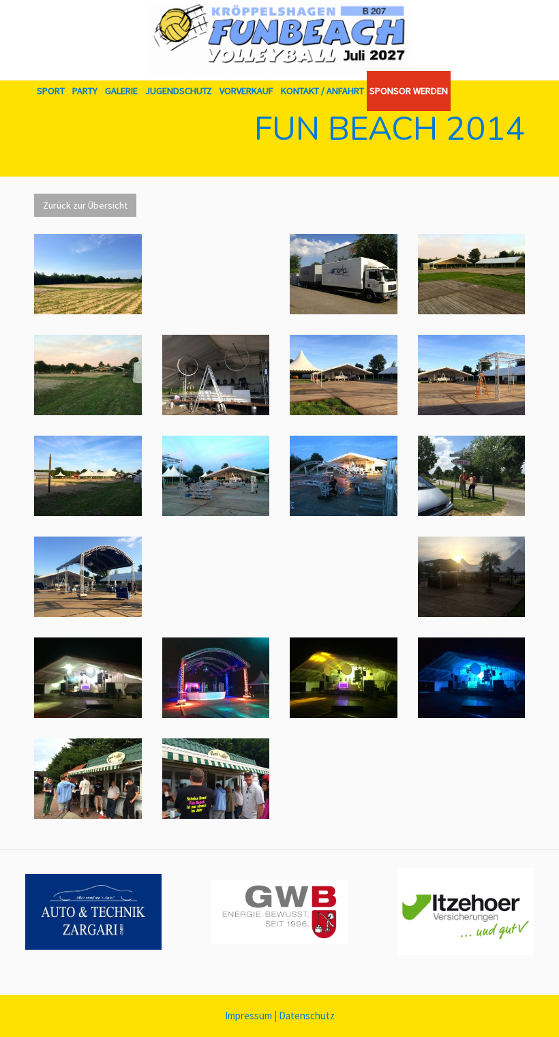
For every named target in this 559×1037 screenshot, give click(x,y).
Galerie (121, 91)
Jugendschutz (178, 91)
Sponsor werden (408, 91)
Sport (51, 91)
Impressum (248, 1015)
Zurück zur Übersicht (85, 205)
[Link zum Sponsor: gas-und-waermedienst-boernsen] (279, 911)
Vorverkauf (246, 91)
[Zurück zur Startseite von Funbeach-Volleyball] (279, 40)
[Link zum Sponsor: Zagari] (93, 911)
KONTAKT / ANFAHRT (322, 91)
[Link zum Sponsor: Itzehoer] (465, 911)
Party (84, 91)
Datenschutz (307, 1015)
